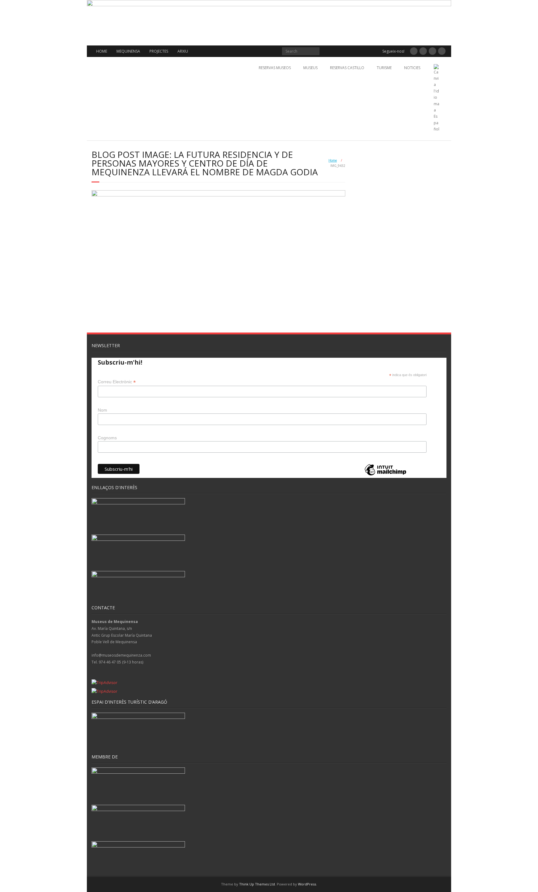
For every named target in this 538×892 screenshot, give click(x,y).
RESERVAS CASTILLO (347, 67)
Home (332, 160)
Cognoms (107, 437)
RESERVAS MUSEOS (275, 67)
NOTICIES (412, 67)
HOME (101, 51)
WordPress (307, 884)
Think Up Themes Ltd (257, 884)
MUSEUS (310, 67)
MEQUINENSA (128, 51)
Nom (102, 410)
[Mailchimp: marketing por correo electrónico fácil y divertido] (385, 475)
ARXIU (182, 51)
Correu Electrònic (117, 382)
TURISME (384, 67)
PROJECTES (158, 51)
